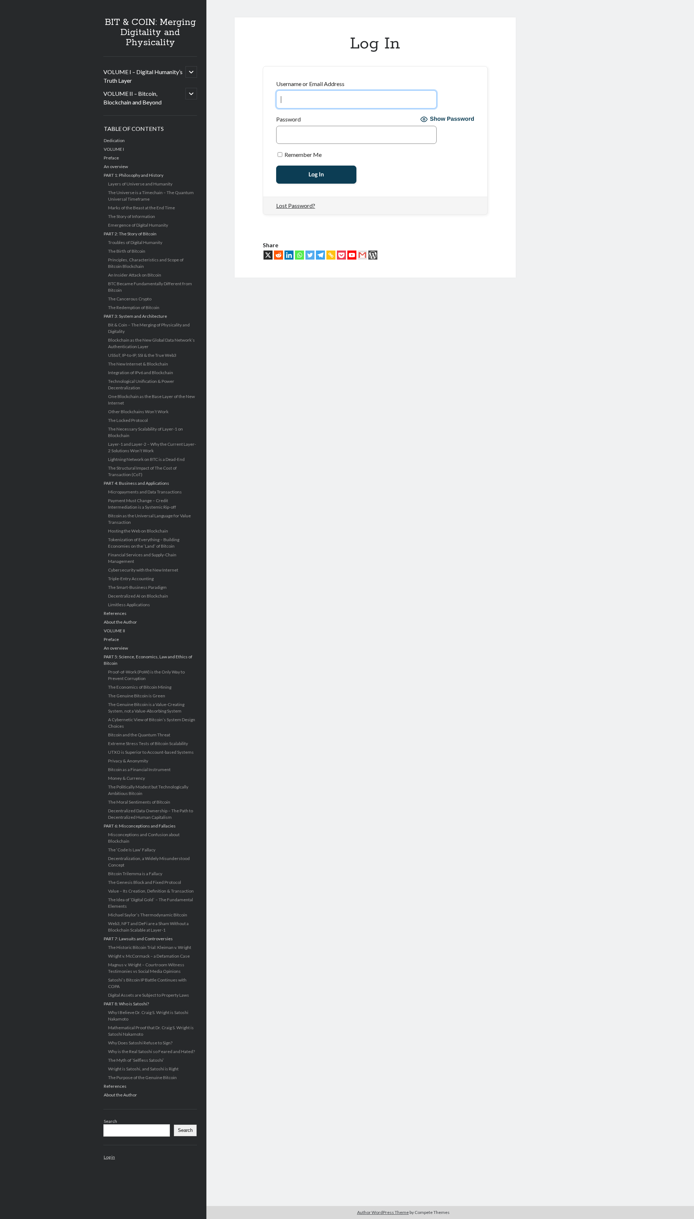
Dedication (114, 140)
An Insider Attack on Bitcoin (134, 275)
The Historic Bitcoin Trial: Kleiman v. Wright (149, 947)
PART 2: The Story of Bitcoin (130, 233)
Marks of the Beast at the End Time (141, 207)
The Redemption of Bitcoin (133, 307)
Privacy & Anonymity (128, 761)
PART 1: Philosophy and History (133, 175)
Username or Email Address (310, 83)
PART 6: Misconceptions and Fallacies (140, 826)
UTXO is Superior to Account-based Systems (151, 752)
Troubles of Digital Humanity (135, 242)
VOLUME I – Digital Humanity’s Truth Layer (143, 76)
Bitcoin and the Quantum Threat (139, 734)
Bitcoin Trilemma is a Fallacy (135, 873)
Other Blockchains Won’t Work (138, 411)
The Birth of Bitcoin (126, 251)
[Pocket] (341, 255)
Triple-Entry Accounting (131, 578)
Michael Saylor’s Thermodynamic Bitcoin (147, 915)
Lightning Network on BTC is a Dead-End (146, 459)
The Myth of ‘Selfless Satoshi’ (136, 1060)
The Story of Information (131, 216)
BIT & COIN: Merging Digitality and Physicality (150, 32)
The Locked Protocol (128, 420)
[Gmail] (362, 255)
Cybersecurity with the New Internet (143, 570)
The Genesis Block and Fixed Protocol (144, 882)
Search (110, 1121)
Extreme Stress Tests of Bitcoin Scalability (148, 743)
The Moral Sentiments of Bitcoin (139, 802)
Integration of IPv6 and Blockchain (140, 372)
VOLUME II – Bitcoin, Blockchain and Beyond (132, 98)
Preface (111, 158)
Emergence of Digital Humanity (138, 225)
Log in (109, 1157)
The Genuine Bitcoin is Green (136, 695)
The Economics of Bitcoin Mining (139, 687)
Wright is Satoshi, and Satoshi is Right (143, 1069)
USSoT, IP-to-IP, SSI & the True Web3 (142, 355)
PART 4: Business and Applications (136, 483)
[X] (268, 255)
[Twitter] (309, 255)
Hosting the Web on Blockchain (138, 531)
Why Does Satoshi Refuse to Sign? (140, 1042)
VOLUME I (114, 149)
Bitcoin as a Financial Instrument (139, 769)
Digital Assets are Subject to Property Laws (148, 995)
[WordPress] (372, 255)
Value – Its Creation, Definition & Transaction (151, 891)
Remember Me (302, 154)
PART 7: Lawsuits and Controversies (138, 938)
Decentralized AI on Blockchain (138, 596)
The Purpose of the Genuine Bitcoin (142, 1077)
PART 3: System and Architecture (135, 316)
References (115, 613)
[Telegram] (320, 255)
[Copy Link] (330, 255)
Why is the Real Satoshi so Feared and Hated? (151, 1051)
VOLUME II (114, 630)
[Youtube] (351, 255)
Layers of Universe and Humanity (140, 184)
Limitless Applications (129, 604)
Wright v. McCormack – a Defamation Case (149, 956)
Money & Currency (126, 778)
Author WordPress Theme (383, 1212)
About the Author (120, 622)
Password (288, 119)
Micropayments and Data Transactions (145, 492)
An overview (116, 166)
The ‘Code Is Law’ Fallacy (131, 849)
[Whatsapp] (299, 255)
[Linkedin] (289, 255)
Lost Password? (295, 205)
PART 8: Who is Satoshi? (126, 1003)
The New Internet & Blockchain (138, 364)
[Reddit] (278, 255)
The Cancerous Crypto (129, 298)
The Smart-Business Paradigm (137, 587)
